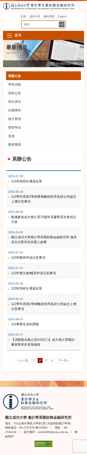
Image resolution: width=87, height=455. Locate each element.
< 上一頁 (23, 360)
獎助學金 (14, 127)
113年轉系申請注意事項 (28, 257)
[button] (43, 35)
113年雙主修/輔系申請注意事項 (33, 273)
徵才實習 (14, 119)
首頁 (23, 16)
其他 (11, 136)
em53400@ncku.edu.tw (53, 432)
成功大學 (35, 16)
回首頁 (55, 63)
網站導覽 (49, 16)
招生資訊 (14, 101)
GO (62, 24)
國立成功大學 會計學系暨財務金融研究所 (43, 6)
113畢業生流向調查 (25, 324)
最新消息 (65, 63)
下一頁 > (63, 360)
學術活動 (14, 84)
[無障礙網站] (43, 443)
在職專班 (14, 110)
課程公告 (14, 93)
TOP (77, 383)
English (62, 16)
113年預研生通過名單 (26, 288)
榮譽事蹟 (14, 144)
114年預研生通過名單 (26, 181)
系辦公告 (14, 76)
